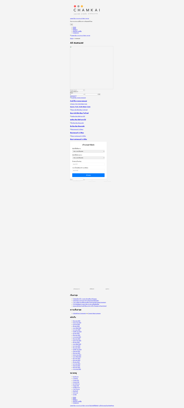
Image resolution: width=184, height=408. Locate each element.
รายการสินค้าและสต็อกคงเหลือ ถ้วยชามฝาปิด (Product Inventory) (89, 302)
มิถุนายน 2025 (76, 338)
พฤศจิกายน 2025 (77, 331)
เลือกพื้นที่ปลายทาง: (77, 155)
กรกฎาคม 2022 (77, 369)
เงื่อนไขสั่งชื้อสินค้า (94, 405)
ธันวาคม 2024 (76, 347)
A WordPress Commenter (79, 313)
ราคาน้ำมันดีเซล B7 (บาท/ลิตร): (80, 167)
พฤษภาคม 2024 (77, 355)
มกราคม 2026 (76, 329)
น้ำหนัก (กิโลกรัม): (77, 161)
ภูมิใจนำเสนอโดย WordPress (106, 405)
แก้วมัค (75, 394)
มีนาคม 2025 (76, 342)
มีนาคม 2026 (76, 326)
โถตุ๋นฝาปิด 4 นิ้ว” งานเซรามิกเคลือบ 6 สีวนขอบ (85, 298)
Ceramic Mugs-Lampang (94, 313)
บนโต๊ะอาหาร (76, 387)
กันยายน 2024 (76, 351)
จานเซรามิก (76, 380)
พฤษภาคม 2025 (77, 340)
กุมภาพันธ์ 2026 (77, 328)
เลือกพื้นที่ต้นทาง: (76, 148)
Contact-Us (76, 32)
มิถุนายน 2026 (76, 321)
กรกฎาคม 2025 (77, 337)
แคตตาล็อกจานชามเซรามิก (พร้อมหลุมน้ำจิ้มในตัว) (86, 300)
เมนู (71, 24)
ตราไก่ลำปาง (76, 384)
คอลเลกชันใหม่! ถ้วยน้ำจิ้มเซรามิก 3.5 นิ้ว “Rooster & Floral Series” (90, 306)
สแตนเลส (73, 96)
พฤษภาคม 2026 (77, 322)
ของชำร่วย (75, 376)
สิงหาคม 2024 (76, 353)
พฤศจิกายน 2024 (77, 349)
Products (75, 29)
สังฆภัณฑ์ (75, 391)
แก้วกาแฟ (75, 392)
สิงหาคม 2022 (76, 367)
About (74, 28)
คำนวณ (88, 175)
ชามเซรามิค (76, 382)
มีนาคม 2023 (76, 362)
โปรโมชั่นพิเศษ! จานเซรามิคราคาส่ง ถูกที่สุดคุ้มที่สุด (86, 304)
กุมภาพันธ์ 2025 (77, 344)
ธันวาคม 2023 (76, 358)
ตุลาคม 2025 (76, 333)
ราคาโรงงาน (76, 389)
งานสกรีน (75, 378)
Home (74, 27)
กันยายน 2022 (76, 365)
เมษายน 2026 (76, 324)
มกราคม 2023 (76, 364)
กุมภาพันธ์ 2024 (77, 356)
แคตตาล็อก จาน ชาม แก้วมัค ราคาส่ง (79, 18)
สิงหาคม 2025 (76, 335)
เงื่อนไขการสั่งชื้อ (77, 31)
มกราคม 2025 (76, 346)
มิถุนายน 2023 (76, 360)
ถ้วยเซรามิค (76, 385)
